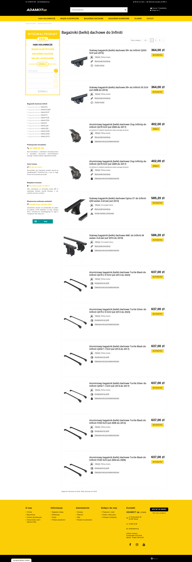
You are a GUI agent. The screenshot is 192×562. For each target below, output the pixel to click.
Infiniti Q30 (38, 126)
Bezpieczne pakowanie (84, 520)
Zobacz (156, 129)
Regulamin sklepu (57, 512)
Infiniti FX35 (38, 118)
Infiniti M (37, 123)
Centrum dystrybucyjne (34, 517)
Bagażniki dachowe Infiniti (37, 104)
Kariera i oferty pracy (109, 515)
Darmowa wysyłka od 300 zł (158, 2)
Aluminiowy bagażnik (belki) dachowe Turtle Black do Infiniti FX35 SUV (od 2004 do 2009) (117, 458)
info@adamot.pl (44, 2)
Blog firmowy (31, 515)
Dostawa (80, 512)
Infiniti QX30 (39, 131)
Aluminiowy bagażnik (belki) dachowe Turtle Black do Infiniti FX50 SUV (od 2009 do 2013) (117, 421)
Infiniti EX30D (39, 110)
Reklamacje (56, 515)
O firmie (29, 512)
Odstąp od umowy (159, 509)
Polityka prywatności (58, 520)
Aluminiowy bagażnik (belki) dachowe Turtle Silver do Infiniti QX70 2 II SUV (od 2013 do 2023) (117, 310)
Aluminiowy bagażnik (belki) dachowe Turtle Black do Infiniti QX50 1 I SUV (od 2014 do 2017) (117, 347)
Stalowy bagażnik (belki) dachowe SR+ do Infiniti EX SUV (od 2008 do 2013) (118, 88)
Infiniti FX (37, 115)
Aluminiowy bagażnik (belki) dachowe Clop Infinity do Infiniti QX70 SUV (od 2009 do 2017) (117, 125)
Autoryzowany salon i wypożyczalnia (34, 521)
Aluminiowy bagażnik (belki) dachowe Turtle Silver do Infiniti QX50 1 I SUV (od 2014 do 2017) (117, 384)
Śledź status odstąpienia (159, 513)
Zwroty (54, 517)
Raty (78, 517)
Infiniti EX (38, 107)
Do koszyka (157, 55)
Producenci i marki (108, 512)
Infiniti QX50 (39, 134)
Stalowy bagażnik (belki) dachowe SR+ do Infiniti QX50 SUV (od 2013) (117, 51)
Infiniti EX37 (38, 112)
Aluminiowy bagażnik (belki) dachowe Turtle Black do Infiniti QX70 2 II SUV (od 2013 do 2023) (117, 273)
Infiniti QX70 (39, 136)
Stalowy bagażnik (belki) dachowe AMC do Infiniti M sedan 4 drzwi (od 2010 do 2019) (116, 236)
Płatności (80, 515)
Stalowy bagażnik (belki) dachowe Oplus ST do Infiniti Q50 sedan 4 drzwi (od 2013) (117, 199)
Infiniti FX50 (38, 120)
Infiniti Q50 (38, 128)
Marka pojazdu (33, 71)
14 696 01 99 (31, 2)
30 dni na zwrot (139, 2)
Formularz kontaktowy (109, 517)
